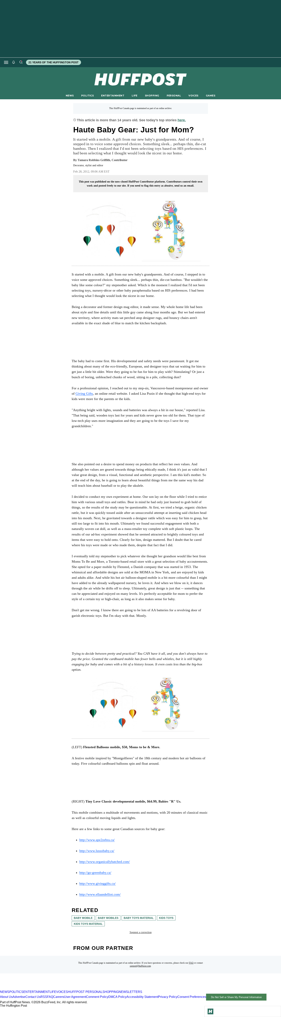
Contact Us (33, 997)
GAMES (210, 95)
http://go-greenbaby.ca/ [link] (95, 872)
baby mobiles (108, 917)
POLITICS (87, 95)
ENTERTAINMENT (112, 95)
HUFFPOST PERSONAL (85, 991)
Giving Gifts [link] (84, 393)
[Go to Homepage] (210, 1011)
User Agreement (75, 997)
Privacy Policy (167, 997)
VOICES (193, 95)
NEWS (70, 95)
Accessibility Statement (142, 997)
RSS (44, 997)
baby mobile (83, 917)
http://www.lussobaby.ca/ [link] (96, 851)
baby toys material (139, 917)
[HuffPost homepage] (49, 988)
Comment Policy (97, 997)
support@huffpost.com (140, 966)
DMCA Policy (117, 997)
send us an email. (184, 185)
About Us (6, 997)
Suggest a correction (141, 932)
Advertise (19, 997)
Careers (58, 997)
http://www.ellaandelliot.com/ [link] (100, 894)
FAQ (191, 963)
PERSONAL (174, 95)
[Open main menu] (6, 62)
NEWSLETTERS (130, 991)
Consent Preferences (191, 997)
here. (182, 120)
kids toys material (88, 923)
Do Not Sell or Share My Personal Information (236, 997)
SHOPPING (152, 95)
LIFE (134, 95)
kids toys (166, 917)
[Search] (21, 62)
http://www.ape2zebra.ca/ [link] (97, 840)
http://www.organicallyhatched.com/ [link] (104, 862)
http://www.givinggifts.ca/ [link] (97, 883)
